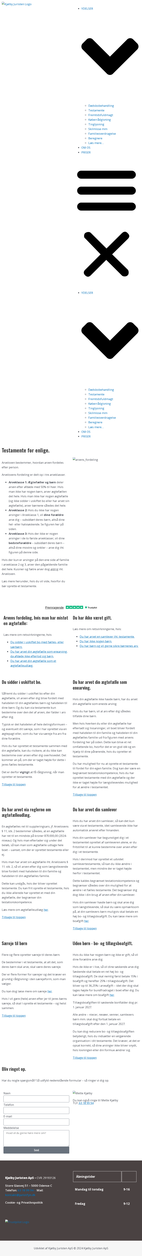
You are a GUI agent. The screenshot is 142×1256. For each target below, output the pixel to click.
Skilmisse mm (97, 129)
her (46, 910)
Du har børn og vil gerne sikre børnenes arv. (109, 646)
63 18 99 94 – (27, 1190)
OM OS (85, 147)
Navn (6, 1093)
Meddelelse (11, 1128)
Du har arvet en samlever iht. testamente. (107, 637)
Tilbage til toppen (14, 784)
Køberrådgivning (99, 120)
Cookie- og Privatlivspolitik (24, 1202)
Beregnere (95, 138)
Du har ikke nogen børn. (96, 641)
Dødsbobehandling (101, 106)
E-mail (7, 1116)
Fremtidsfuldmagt (100, 115)
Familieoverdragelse (102, 134)
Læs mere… (96, 143)
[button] (106, 222)
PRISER (86, 152)
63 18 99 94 (86, 1103)
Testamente (96, 110)
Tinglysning (96, 124)
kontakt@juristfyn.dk (20, 1195)
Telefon (8, 1105)
